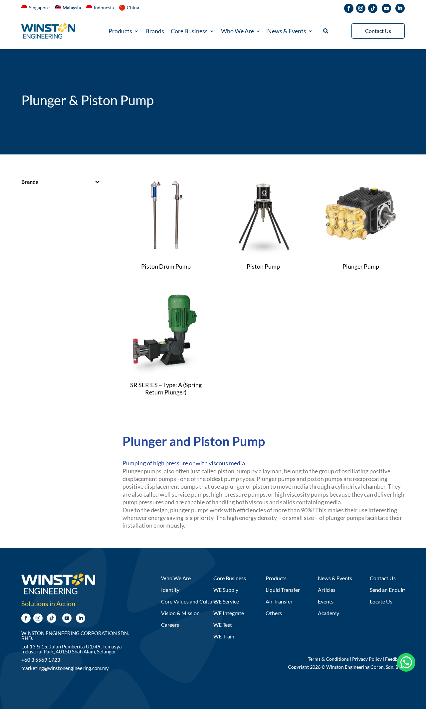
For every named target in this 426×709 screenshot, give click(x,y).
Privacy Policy (367, 659)
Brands (154, 32)
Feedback (395, 659)
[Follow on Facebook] (348, 8)
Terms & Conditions (328, 659)
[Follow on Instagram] (360, 8)
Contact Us (378, 31)
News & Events (286, 32)
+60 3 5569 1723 (40, 660)
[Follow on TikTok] (372, 8)
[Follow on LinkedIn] (400, 8)
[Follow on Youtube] (386, 8)
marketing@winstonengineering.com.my (65, 668)
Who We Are (237, 32)
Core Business (189, 32)
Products (120, 32)
